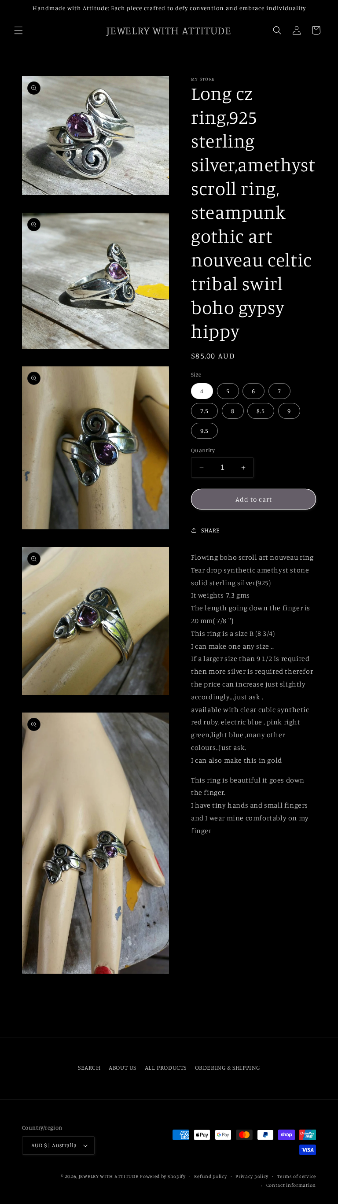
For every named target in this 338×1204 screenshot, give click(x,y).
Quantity (203, 450)
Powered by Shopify (163, 1176)
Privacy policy (251, 1176)
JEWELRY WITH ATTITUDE (109, 1176)
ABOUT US (122, 1067)
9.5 (204, 430)
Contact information (291, 1185)
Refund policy (210, 1176)
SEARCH (89, 1067)
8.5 (261, 410)
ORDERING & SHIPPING (227, 1067)
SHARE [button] (210, 530)
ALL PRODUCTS (166, 1067)
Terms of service (296, 1176)
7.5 (204, 410)
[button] (18, 30)
